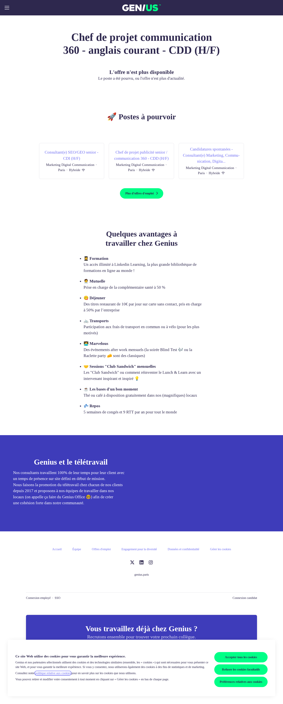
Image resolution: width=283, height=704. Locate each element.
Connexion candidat (245, 597)
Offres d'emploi (101, 549)
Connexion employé (38, 597)
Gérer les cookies (220, 549)
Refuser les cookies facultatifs (241, 669)
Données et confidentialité (183, 549)
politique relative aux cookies (53, 673)
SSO (57, 597)
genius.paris (141, 574)
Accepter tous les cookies (241, 657)
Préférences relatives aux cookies (241, 681)
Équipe (76, 549)
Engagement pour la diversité (139, 549)
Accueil (57, 549)
